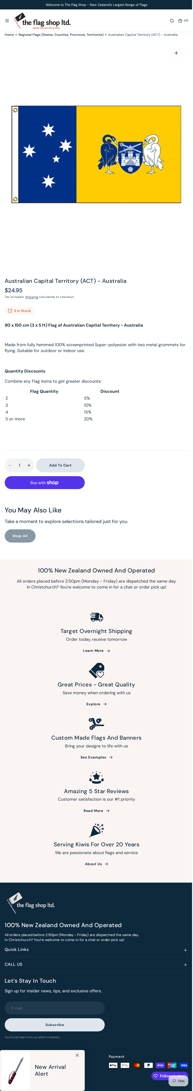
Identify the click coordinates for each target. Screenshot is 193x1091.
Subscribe (54, 1024)
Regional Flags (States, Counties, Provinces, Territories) (61, 34)
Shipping (31, 297)
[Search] (168, 20)
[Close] (77, 1055)
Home (9, 34)
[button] (7, 20)
